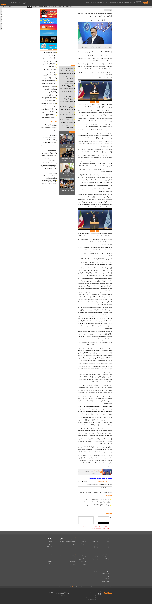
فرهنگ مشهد (73, 548)
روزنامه (88, 2)
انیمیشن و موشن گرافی (82, 560)
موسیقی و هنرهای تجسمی (70, 541)
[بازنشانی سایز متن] (98, 20)
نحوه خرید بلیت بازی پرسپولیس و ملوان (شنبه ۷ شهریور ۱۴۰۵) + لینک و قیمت (66, 86)
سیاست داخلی (107, 546)
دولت (108, 544)
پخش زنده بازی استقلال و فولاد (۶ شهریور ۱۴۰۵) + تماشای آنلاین (66, 74)
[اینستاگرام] (48, 27)
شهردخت (73, 563)
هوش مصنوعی (50, 543)
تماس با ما (106, 587)
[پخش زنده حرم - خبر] (48, 39)
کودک (54, 533)
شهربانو (65, 533)
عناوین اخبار (138, 2)
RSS (59, 587)
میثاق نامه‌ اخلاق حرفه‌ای (99, 587)
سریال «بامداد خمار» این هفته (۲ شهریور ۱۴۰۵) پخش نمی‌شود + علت (49, 54)
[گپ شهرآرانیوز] (1, 19)
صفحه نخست (109, 533)
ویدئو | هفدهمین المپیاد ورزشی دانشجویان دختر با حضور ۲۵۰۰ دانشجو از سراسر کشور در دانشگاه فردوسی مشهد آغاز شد (67, 160)
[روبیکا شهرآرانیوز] (1, 14)
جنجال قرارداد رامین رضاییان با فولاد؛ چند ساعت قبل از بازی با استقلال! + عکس (66, 77)
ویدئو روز (84, 558)
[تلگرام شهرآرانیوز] (1, 28)
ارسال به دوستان (96, 492)
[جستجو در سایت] (4, 2)
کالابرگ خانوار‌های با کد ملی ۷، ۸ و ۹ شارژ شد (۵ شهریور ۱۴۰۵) (48, 110)
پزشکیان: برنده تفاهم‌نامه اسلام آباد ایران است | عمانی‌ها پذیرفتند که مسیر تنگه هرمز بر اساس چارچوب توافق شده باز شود (66, 116)
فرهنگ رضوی (107, 558)
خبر (74, 556)
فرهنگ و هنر (50, 561)
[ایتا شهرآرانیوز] (1, 17)
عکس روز (50, 563)
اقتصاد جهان (96, 548)
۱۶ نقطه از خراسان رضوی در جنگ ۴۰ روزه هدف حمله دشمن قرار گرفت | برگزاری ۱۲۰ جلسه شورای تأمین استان (49, 100)
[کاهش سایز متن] (96, 20)
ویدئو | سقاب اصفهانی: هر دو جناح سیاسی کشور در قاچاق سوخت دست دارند (50, 90)
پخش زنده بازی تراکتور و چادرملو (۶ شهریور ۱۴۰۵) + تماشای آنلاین (67, 71)
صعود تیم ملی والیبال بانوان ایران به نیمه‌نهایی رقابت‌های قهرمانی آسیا (66, 80)
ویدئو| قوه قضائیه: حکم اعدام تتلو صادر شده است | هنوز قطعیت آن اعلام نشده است (96, 505)
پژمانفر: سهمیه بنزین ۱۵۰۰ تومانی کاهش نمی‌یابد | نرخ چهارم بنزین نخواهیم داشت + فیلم (67, 175)
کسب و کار (96, 546)
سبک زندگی (73, 560)
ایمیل (110, 519)
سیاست (134, 2)
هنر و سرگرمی (107, 576)
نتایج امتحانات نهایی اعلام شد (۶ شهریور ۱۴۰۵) (66, 68)
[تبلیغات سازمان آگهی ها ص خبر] (48, 46)
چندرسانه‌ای (99, 2)
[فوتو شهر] (20, 3)
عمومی (62, 556)
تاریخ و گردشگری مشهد (94, 558)
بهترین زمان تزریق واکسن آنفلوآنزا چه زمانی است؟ (86, 6)
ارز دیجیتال (50, 541)
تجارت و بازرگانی (95, 541)
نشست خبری (95, 484)
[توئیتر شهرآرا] (1, 24)
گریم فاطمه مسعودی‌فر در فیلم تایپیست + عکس (49, 137)
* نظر (95, 517)
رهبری (108, 539)
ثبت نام (3, 4)
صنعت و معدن (95, 539)
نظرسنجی (66, 587)
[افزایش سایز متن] (100, 20)
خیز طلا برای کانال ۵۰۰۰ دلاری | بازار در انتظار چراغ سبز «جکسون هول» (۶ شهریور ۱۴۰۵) (67, 123)
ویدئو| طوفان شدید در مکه (69, 129)
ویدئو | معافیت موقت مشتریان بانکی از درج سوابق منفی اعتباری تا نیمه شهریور (67, 95)
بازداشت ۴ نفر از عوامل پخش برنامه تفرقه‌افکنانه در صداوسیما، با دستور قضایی (97, 499)
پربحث (55, 49)
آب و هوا (79, 587)
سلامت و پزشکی (83, 548)
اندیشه (74, 558)
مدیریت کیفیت (91, 587)
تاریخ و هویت (72, 564)
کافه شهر (85, 563)
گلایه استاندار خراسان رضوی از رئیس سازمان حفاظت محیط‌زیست (48, 93)
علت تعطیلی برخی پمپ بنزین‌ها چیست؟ (49, 78)
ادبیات (74, 543)
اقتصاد (130, 2)
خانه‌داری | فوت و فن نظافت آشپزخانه (50, 52)
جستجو (63, 587)
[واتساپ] (101, 488)
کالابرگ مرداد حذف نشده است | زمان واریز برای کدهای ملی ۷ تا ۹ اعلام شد (49, 62)
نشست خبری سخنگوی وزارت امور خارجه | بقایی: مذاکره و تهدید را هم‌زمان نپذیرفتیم (88, 472)
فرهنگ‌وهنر (123, 2)
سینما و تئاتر (73, 539)
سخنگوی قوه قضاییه (103, 484)
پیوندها (84, 587)
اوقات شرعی (75, 587)
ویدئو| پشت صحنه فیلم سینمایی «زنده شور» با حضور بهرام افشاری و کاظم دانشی (66, 110)
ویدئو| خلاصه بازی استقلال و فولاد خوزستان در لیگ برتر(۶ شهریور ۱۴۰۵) (66, 99)
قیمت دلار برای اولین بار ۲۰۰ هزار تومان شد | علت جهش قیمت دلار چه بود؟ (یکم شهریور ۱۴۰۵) (49, 105)
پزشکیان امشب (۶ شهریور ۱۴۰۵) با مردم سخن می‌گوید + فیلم (66, 89)
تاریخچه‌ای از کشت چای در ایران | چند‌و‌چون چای (102, 504)
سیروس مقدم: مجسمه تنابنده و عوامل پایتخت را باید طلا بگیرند (48, 71)
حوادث (105, 10)
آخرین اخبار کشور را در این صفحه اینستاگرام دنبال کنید (98, 478)
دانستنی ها (107, 580)
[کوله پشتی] (9, 3)
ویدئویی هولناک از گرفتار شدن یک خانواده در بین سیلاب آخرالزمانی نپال (66, 126)
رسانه (74, 544)
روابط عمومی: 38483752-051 (91, 597)
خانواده (85, 546)
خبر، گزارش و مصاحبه (105, 581)
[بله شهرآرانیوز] (1, 9)
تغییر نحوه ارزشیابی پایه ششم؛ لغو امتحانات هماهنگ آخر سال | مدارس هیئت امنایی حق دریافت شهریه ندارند (61, 6)
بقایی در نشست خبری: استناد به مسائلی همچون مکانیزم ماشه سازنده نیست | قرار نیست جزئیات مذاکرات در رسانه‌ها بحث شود (95, 501)
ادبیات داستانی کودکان (105, 573)
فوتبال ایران (62, 539)
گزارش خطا (79, 481)
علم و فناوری (115, 2)
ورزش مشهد (62, 544)
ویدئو (85, 556)
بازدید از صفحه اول (106, 492)
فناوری (51, 539)
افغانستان (94, 2)
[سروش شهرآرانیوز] (1, 21)
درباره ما (110, 587)
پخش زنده (50, 533)
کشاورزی (96, 543)
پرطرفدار (50, 49)
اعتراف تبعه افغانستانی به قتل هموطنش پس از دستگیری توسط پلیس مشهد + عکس (48, 68)
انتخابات (108, 541)
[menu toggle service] (2, 2)
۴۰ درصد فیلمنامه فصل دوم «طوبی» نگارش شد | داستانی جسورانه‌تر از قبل (49, 113)
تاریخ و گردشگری (83, 543)
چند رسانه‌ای (107, 578)
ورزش (120, 2)
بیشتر (60, 132)
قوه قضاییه (89, 484)
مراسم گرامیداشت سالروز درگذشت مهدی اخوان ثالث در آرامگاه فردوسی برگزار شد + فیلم (67, 145)
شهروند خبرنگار (95, 560)
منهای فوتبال (62, 543)
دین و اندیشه (107, 556)
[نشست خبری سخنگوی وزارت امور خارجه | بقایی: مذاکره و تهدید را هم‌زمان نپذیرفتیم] (107, 472)
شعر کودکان (107, 575)
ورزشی (51, 560)
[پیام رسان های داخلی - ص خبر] (48, 21)
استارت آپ (50, 544)
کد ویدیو (92, 102)
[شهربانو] (24, 3)
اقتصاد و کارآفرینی (72, 561)
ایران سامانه (61, 595)
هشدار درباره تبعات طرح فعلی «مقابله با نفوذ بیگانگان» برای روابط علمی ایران (33, 6)
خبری (51, 556)
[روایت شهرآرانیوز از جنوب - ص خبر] (48, 13)
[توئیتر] (103, 488)
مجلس (108, 543)
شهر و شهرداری (95, 556)
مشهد (103, 2)
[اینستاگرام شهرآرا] (1, 26)
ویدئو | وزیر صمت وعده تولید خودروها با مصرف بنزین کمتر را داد (66, 107)
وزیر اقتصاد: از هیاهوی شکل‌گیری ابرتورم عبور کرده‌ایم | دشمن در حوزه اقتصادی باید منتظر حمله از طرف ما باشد (48, 117)
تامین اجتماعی (84, 544)
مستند (51, 558)
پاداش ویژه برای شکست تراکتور (50, 108)
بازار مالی (96, 544)
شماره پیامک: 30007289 (92, 599)
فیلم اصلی (95, 105)
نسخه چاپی (88, 492)
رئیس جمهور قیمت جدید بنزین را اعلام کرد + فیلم (66, 112)
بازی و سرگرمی (49, 546)
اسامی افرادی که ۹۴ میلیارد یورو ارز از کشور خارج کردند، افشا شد (49, 65)
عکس (91, 2)
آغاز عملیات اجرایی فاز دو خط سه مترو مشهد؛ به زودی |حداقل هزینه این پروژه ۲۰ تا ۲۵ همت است (48, 58)
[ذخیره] (102, 20)
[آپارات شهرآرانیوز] (1, 12)
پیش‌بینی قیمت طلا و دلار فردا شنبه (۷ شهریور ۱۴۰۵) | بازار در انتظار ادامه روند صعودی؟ (66, 92)
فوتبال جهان (62, 541)
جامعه (127, 2)
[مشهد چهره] (15, 3)
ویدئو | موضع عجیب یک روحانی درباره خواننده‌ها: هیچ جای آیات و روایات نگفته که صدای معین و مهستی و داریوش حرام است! (49, 75)
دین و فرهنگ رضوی (109, 2)
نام (110, 517)
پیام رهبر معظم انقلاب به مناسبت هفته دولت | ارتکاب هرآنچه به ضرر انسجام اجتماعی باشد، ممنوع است (66, 103)
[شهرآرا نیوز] (146, 2)
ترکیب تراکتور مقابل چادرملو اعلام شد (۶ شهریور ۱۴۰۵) (66, 120)
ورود (5, 4)
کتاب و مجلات (72, 546)
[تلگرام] (105, 488)
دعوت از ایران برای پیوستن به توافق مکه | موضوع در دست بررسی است (49, 87)
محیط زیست (84, 541)
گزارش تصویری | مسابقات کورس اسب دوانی (50, 175)
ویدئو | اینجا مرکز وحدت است (69, 83)
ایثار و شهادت (107, 560)
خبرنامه (81, 492)
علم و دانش (50, 548)
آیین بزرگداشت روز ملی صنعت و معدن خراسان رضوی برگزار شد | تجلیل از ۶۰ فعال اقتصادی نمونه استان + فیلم (67, 190)
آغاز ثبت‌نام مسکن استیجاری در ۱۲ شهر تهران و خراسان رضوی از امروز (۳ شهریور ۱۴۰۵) (48, 96)
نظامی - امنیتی (106, 548)
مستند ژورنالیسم (83, 561)
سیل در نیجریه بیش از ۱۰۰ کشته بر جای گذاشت (102, 498)
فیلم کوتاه (84, 564)
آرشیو (87, 587)
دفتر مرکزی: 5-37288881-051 (91, 594)
